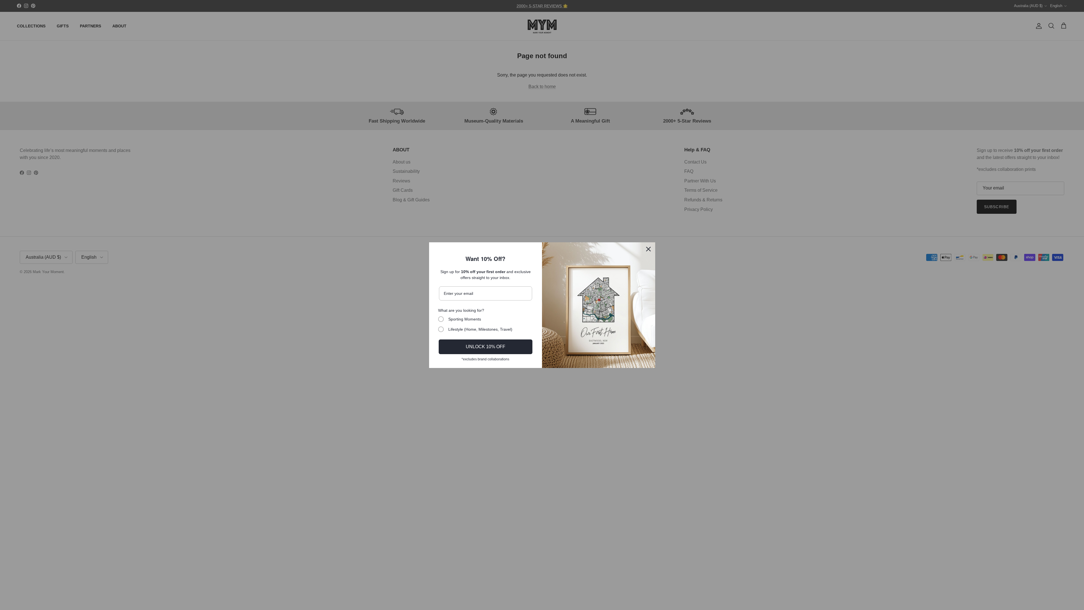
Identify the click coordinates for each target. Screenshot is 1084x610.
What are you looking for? (461, 310)
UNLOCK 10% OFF (485, 346)
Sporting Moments (464, 319)
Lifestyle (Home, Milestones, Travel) (480, 329)
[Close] (648, 249)
